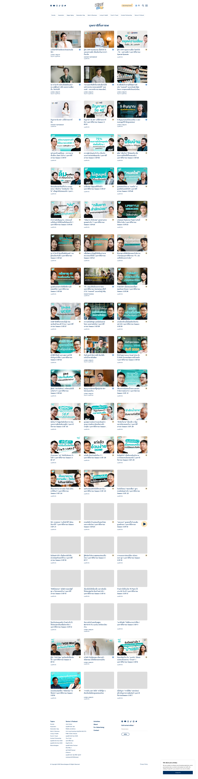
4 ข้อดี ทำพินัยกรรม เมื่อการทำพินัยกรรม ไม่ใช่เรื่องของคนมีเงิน (94, 658)
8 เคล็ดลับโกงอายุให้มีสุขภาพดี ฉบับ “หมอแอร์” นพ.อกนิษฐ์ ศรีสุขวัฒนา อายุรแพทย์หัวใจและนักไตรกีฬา (128, 87)
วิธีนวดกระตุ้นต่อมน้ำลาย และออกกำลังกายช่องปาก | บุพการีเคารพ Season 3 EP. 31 (128, 390)
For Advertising (99, 727)
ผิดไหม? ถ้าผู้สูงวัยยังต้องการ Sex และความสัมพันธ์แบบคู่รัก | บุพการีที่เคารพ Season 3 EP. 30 (62, 424)
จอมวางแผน (69, 724)
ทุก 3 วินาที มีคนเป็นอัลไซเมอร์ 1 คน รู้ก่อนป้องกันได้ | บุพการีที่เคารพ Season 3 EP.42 (62, 255)
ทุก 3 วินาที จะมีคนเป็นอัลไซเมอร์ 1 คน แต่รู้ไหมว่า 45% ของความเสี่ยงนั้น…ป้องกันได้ (62, 87)
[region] (178, 768)
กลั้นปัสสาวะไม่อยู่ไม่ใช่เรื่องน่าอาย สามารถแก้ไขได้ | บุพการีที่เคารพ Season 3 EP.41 (95, 255)
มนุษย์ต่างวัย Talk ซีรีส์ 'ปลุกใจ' (73, 755)
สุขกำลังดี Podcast (70, 750)
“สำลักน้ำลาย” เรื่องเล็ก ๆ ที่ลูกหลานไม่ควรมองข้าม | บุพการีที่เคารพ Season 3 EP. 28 (127, 424)
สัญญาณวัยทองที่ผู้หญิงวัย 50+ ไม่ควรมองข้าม (94, 389)
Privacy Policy (144, 764)
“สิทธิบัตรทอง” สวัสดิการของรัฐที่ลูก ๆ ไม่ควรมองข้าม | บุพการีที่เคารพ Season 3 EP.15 (62, 591)
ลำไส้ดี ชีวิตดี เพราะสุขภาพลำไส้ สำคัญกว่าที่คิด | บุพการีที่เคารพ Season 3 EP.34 (61, 357)
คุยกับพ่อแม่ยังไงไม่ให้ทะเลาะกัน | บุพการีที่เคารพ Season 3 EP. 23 (95, 490)
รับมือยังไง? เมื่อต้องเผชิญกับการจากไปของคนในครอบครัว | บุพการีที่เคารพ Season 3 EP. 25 (128, 457)
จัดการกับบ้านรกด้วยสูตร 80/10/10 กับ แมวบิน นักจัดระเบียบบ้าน (95, 624)
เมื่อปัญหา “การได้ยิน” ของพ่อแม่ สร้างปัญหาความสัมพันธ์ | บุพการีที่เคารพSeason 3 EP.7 (128, 693)
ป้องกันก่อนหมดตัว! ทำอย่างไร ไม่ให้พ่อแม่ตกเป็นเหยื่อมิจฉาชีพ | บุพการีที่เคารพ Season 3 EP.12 (62, 624)
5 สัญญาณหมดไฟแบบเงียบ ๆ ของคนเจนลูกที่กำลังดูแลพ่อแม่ (128, 121)
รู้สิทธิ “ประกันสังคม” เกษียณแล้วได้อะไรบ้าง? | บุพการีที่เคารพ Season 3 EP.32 (62, 390)
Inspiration (61, 15)
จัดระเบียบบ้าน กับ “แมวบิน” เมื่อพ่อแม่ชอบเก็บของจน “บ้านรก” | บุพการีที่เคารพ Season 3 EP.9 (128, 659)
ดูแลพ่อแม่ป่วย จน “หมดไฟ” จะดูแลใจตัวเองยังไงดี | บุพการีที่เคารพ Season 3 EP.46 (127, 188)
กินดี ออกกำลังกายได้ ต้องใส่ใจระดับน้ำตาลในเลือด (94, 356)
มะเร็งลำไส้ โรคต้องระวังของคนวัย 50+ (62, 51)
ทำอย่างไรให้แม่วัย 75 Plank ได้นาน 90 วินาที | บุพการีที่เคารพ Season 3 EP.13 (127, 591)
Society (53, 15)
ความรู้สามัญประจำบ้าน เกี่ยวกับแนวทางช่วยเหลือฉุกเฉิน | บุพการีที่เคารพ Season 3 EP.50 (95, 155)
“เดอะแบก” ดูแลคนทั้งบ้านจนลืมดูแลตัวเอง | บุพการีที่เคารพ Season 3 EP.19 (127, 524)
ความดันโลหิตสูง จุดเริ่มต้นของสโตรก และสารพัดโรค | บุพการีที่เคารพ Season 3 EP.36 (94, 324)
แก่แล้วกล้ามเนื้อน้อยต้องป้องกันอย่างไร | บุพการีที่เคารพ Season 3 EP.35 (128, 324)
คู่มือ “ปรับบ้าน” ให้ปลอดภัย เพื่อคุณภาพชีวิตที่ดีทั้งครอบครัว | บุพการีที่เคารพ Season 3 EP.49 (128, 155)
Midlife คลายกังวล (70, 729)
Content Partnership (126, 15)
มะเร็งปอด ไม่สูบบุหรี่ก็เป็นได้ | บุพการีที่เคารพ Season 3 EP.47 (94, 187)
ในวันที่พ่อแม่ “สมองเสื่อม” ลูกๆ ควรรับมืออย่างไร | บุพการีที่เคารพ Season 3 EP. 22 (128, 491)
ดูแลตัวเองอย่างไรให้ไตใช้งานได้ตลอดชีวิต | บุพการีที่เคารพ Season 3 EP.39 (61, 289)
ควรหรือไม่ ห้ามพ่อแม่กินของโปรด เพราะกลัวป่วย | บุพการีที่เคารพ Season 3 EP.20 (95, 524)
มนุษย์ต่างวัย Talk (70, 726)
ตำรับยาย (68, 752)
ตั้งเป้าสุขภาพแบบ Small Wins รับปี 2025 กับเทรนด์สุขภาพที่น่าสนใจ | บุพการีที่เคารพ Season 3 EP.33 (128, 357)
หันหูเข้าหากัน (69, 743)
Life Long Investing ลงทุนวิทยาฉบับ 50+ (76, 731)
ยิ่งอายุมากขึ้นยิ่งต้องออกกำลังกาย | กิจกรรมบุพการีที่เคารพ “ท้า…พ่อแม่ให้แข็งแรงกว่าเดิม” (128, 255)
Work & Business (92, 15)
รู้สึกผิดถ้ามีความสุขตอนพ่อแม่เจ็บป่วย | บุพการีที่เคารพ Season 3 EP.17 (95, 557)
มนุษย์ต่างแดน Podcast (71, 745)
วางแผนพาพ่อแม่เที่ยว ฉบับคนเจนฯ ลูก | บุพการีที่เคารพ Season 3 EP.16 (128, 557)
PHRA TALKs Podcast (71, 733)
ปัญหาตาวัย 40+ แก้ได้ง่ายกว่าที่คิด (61, 121)
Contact (96, 730)
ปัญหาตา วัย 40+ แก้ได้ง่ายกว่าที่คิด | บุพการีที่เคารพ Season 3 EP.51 (95, 122)
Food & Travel (114, 15)
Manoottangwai (89, 294)
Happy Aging (70, 15)
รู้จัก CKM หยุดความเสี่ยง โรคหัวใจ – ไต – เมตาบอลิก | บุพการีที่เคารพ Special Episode (128, 52)
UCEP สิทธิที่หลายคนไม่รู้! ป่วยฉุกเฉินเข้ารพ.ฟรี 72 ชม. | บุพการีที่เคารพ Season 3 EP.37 (62, 324)
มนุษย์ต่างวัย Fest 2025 (56, 743)
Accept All (177, 772)
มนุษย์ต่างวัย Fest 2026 (56, 741)
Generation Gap (80, 15)
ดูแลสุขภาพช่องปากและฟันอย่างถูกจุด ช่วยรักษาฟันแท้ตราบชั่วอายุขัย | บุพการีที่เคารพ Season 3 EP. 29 (95, 424)
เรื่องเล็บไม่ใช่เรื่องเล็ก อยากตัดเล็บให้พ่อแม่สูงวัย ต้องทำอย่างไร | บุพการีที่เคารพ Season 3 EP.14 (95, 591)
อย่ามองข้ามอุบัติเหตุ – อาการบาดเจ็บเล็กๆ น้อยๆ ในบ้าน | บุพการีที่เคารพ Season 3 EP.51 (62, 155)
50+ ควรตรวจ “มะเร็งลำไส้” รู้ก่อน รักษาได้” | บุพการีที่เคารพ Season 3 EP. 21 (62, 524)
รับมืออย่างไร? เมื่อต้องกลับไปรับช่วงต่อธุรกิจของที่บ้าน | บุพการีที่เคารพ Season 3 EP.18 (61, 557)
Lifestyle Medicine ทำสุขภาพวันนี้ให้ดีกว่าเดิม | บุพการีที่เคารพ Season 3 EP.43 (128, 222)
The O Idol (68, 738)
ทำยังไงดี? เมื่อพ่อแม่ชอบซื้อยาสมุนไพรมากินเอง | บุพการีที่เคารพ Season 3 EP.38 (128, 289)
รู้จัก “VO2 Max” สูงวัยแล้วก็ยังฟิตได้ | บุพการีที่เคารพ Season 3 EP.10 (62, 659)
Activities (97, 721)
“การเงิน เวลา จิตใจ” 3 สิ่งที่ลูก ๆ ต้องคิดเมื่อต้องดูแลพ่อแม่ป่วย (95, 692)
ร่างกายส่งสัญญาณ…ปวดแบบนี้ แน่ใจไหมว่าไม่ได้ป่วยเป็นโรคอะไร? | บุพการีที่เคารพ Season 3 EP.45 (62, 222)
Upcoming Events (127, 5)
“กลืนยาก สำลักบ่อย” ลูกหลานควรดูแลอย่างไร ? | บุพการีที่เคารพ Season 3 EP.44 (95, 222)
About (96, 724)
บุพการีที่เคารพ (69, 741)
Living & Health (104, 15)
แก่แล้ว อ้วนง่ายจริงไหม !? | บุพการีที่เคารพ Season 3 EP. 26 (95, 456)
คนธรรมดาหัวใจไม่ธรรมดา (72, 757)
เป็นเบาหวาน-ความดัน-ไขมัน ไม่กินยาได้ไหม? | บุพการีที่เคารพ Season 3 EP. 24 (62, 491)
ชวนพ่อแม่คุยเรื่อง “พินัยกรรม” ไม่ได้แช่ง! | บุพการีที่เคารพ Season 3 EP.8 (62, 693)
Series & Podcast (139, 15)
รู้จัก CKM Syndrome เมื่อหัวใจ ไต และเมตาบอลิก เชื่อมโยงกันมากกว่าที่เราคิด (95, 52)
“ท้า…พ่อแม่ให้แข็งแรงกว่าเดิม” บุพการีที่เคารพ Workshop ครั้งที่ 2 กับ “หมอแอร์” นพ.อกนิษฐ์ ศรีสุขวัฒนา (95, 289)
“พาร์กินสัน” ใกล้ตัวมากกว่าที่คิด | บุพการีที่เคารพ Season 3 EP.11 (128, 623)
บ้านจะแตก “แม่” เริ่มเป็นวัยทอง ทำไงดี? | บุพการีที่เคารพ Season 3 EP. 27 (62, 457)
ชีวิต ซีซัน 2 (68, 748)
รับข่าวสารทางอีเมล (127, 725)
